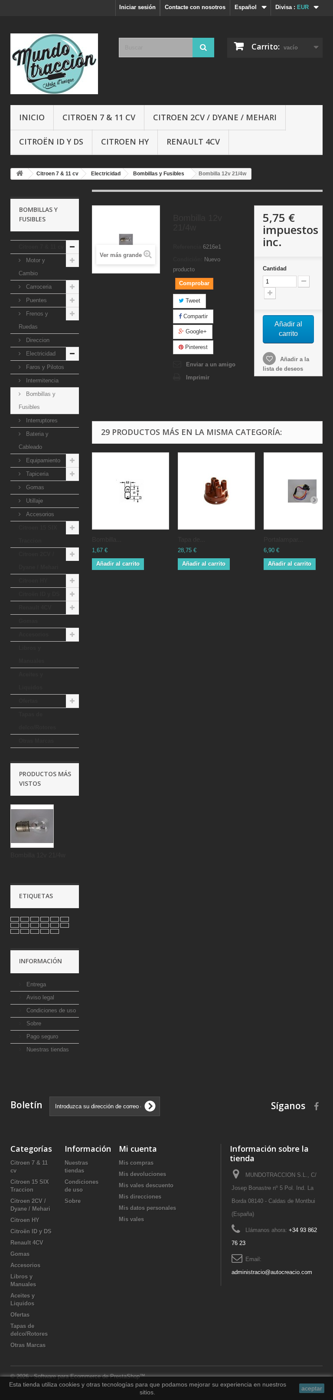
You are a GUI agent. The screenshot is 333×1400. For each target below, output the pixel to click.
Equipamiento (42, 460)
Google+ (195, 331)
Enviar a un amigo (210, 364)
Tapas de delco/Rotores (37, 721)
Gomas (34, 487)
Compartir (195, 316)
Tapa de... (191, 539)
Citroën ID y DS (51, 141)
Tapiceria (36, 474)
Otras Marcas (36, 741)
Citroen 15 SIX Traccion (38, 534)
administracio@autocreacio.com (272, 1272)
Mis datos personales (147, 1208)
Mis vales (131, 1219)
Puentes (35, 300)
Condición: (187, 259)
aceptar (311, 1388)
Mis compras (136, 1163)
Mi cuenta (138, 1148)
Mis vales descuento (146, 1185)
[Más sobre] (14, 919)
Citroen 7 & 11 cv (98, 117)
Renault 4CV (193, 141)
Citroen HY (125, 141)
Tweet (192, 300)
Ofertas (28, 701)
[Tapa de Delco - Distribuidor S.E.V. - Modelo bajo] (216, 491)
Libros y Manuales (31, 654)
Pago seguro (41, 1036)
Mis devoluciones (142, 1174)
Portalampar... (283, 539)
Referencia (187, 247)
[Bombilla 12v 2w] (130, 491)
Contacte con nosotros (195, 7)
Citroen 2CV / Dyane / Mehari (215, 117)
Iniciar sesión (137, 7)
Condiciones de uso (50, 1010)
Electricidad (40, 353)
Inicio (32, 117)
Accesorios (39, 514)
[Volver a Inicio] (19, 173)
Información (40, 961)
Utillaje (33, 500)
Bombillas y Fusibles (37, 400)
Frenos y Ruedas (33, 320)
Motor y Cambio (32, 267)
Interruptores (41, 420)
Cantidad (275, 268)
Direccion (36, 340)
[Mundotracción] (58, 63)
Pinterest (195, 347)
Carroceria (38, 286)
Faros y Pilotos (44, 367)
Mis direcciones (140, 1196)
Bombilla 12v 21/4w (37, 855)
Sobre (33, 1023)
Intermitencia (41, 380)
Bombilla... (106, 539)
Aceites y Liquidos (31, 681)
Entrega (35, 984)
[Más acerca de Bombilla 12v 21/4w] (32, 826)
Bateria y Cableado (34, 440)
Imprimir (197, 377)
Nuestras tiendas (47, 1049)
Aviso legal (39, 997)
